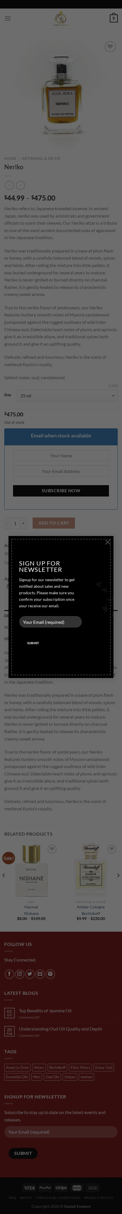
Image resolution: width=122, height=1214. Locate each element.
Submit (33, 643)
